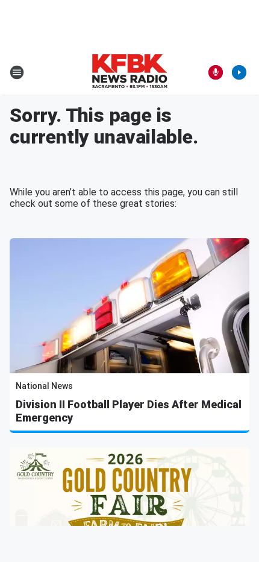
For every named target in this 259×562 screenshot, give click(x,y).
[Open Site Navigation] (17, 72)
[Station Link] (129, 72)
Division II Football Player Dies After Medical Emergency (129, 411)
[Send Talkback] (215, 72)
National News (44, 386)
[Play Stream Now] (239, 72)
